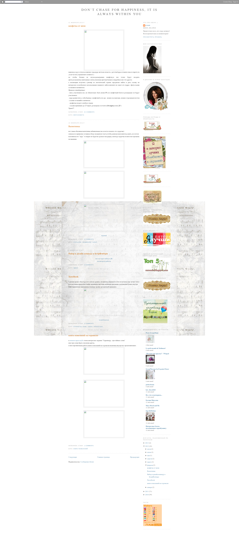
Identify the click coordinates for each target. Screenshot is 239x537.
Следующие (72, 457)
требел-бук (98, 326)
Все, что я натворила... (154, 395)
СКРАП (94, 242)
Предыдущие (134, 457)
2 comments (89, 265)
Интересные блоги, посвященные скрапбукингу (156, 427)
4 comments (89, 239)
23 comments (89, 112)
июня (149, 452)
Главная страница (103, 457)
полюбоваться (104, 320)
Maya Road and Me (152, 405)
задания (104, 235)
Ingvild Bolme (151, 411)
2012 (147, 446)
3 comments (89, 323)
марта (149, 462)
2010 (147, 494)
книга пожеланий (80, 448)
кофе (85, 326)
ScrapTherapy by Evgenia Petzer (157, 369)
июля (149, 449)
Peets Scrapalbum (152, 333)
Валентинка (74, 126)
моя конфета (78, 115)
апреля (149, 459)
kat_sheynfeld (150, 390)
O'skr (148, 25)
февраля (150, 465)
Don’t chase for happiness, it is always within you (119, 11)
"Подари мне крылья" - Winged (157, 353)
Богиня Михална (152, 400)
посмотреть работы (104, 261)
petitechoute (150, 384)
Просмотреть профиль (152, 37)
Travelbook (73, 276)
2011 (147, 491)
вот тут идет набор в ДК (104, 258)
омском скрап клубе (77, 340)
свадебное (86, 242)
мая (148, 455)
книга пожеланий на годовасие (83, 335)
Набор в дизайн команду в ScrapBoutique (88, 253)
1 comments (89, 445)
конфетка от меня (76, 25)
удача (75, 268)
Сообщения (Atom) (87, 462)
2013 (147, 443)
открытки (77, 242)
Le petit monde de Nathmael (155, 348)
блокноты (77, 326)
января (149, 487)
